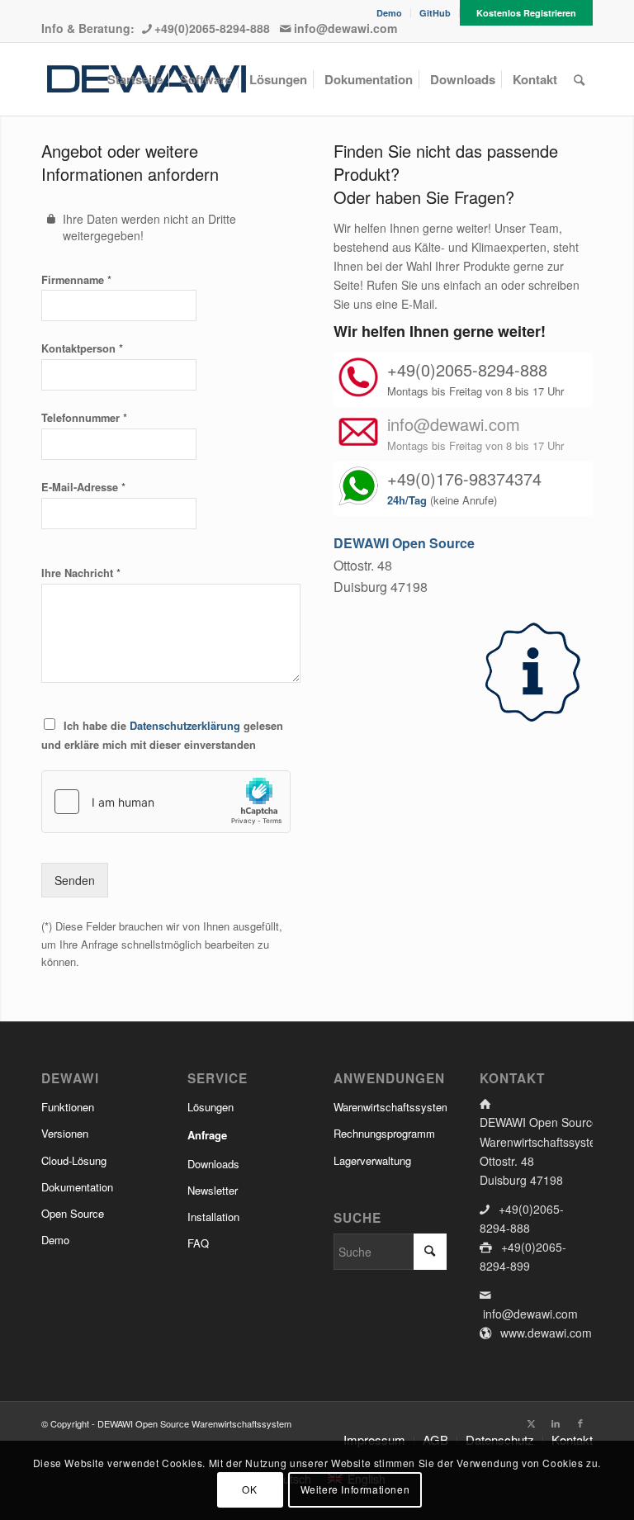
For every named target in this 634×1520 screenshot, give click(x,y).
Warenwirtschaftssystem (390, 1107)
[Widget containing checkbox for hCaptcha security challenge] (166, 801)
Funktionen (67, 1107)
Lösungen (210, 1107)
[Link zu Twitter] (530, 1422)
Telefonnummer (84, 417)
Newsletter (212, 1190)
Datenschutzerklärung (185, 725)
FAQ (198, 1243)
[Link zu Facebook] (580, 1422)
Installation (213, 1216)
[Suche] (579, 79)
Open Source (72, 1213)
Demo (389, 13)
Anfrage (207, 1135)
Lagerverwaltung (372, 1160)
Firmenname (76, 279)
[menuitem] (389, 12)
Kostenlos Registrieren (526, 13)
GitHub (435, 13)
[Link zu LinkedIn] (555, 1422)
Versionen (64, 1133)
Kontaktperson (82, 348)
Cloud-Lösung (73, 1160)
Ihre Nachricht (81, 572)
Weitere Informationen (355, 1489)
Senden (74, 880)
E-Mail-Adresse (83, 487)
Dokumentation (77, 1187)
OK (249, 1489)
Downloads (213, 1164)
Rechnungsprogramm (384, 1133)
